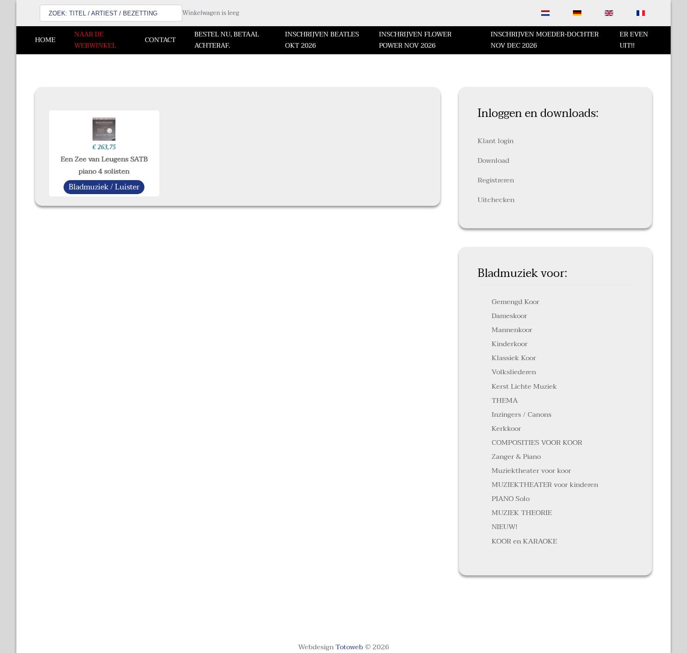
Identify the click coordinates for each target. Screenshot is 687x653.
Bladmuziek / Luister (104, 187)
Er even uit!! (634, 40)
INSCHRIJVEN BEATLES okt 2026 (322, 40)
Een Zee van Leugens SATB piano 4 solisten (104, 165)
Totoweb (349, 647)
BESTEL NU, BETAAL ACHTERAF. (226, 40)
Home (45, 40)
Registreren (496, 180)
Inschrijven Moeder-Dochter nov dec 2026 (545, 40)
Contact (160, 40)
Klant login (496, 141)
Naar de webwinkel (95, 40)
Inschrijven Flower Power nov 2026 (415, 40)
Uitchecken (496, 200)
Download (493, 160)
